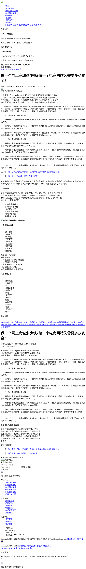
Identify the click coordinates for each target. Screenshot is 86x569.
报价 (7, 457)
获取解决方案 (6, 445)
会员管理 (33, 25)
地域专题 (9, 505)
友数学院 (9, 23)
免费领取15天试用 (16, 457)
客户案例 (9, 524)
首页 (7, 6)
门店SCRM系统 (11, 494)
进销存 (40, 25)
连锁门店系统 (10, 482)
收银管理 (26, 25)
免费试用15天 (10, 532)
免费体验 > (19, 91)
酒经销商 (9, 20)
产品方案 (12, 255)
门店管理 (9, 25)
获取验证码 (26, 467)
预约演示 (12, 567)
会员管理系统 (10, 489)
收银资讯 (9, 508)
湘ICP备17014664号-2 (74, 539)
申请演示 (64, 557)
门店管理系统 (10, 485)
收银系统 (9, 15)
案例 (2, 457)
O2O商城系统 (10, 13)
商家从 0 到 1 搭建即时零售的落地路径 (54, 325)
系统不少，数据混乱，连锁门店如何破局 (46, 322)
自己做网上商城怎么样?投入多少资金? (23, 176)
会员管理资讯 (10, 510)
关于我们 (9, 519)
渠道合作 (9, 521)
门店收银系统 (10, 492)
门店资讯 (9, 503)
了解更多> (33, 355)
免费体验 (19, 567)
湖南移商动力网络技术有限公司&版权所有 (34, 546)
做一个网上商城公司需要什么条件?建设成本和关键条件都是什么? (34, 172)
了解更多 (21, 260)
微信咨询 (4, 567)
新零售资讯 (17, 25)
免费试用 (4, 29)
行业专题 (9, 513)
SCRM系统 (9, 8)
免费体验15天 (6, 47)
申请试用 (4, 469)
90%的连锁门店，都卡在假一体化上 (15, 322)
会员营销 (9, 18)
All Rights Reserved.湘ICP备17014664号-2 (16, 548)
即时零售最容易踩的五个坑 (28, 325)
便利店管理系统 (11, 11)
